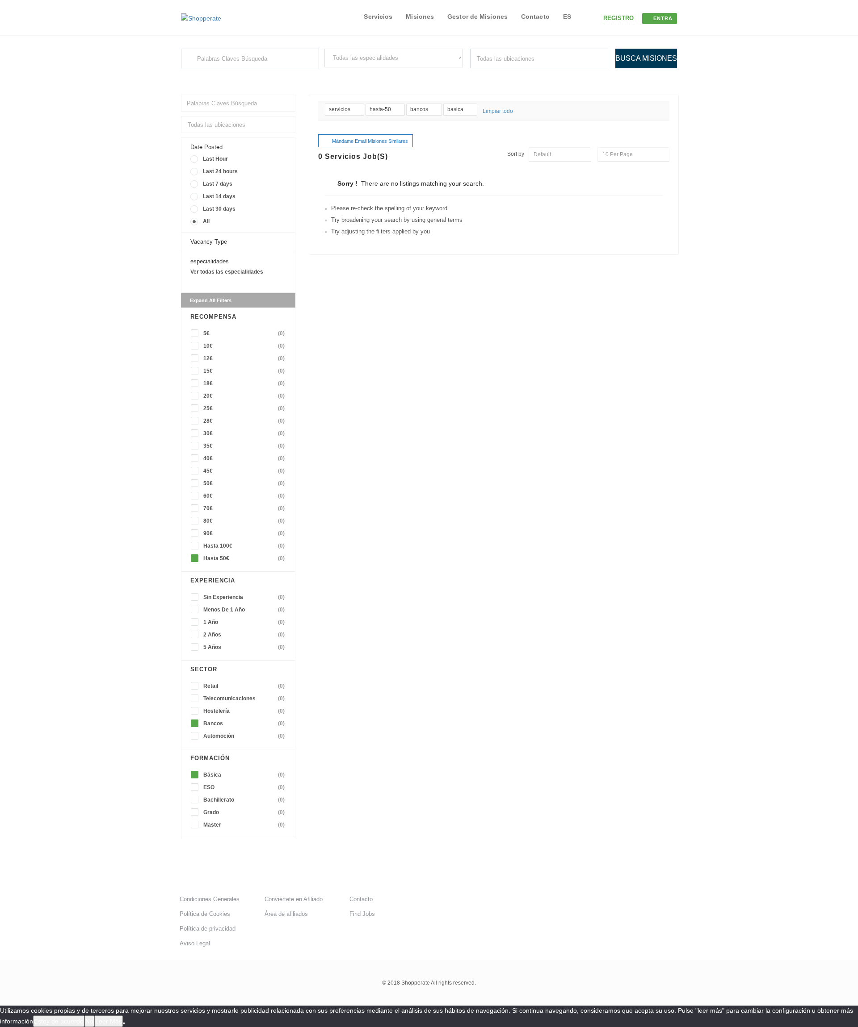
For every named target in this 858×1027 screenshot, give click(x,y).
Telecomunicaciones (244, 698)
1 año (244, 622)
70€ (244, 508)
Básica (244, 775)
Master (244, 825)
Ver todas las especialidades (226, 272)
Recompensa (213, 316)
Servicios (378, 16)
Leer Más (108, 1021)
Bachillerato (244, 800)
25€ (244, 408)
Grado (244, 812)
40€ (244, 458)
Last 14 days (219, 196)
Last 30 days (219, 209)
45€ (244, 471)
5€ (244, 333)
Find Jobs (362, 914)
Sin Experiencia (244, 597)
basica (456, 109)
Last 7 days (217, 184)
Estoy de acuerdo (59, 1021)
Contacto (535, 16)
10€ (244, 346)
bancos (419, 109)
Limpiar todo (498, 111)
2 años (244, 635)
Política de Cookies (205, 914)
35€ (244, 446)
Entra (663, 18)
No (89, 1021)
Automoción (244, 736)
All (206, 221)
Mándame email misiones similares (370, 141)
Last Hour (215, 159)
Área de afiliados (286, 914)
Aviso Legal (195, 943)
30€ (244, 433)
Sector (203, 669)
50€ (244, 483)
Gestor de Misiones (477, 16)
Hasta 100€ (244, 546)
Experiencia (212, 580)
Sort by (515, 154)
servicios (340, 109)
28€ (244, 421)
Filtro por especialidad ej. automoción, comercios (382, 75)
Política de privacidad (208, 928)
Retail (244, 686)
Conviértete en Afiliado (294, 899)
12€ (244, 358)
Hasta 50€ (244, 558)
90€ (244, 533)
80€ (244, 521)
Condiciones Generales (210, 899)
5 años (244, 647)
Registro (618, 18)
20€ (244, 396)
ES (567, 16)
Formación (210, 758)
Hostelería (244, 711)
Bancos (244, 723)
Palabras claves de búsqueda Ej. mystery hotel (235, 76)
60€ (244, 496)
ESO (244, 787)
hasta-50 (381, 109)
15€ (244, 371)
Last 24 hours (220, 171)
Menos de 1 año (244, 610)
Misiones (420, 16)
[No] (124, 1023)
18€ (244, 383)
